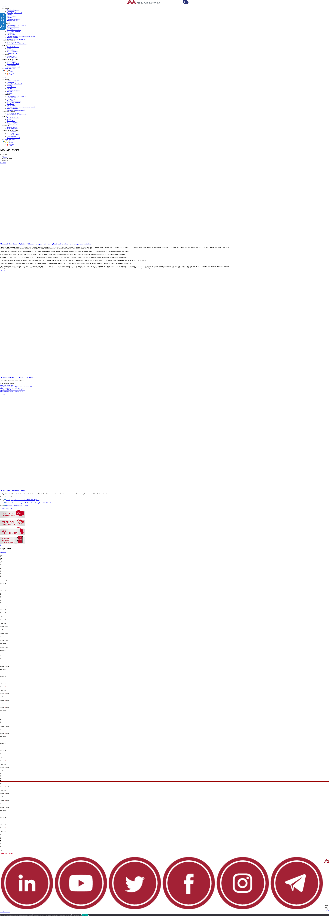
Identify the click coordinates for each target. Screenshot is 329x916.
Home (5, 157)
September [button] (3, 552)
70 (8, 508)
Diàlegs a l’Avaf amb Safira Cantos (12, 491)
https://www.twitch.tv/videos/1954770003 (17, 505)
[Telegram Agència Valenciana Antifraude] (297, 909)
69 (7, 508)
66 (2, 508)
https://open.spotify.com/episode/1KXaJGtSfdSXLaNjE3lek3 (22, 500)
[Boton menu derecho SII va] (12, 543)
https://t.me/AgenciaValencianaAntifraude (11, 391)
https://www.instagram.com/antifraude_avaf (12, 388)
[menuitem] (166, 7)
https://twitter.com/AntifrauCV (8, 385)
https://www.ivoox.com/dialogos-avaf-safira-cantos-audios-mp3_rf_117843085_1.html (28, 503)
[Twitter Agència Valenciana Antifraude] (135, 909)
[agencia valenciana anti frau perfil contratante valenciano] (12, 526)
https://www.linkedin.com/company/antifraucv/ (12, 390)
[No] (88, 915)
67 (4, 508)
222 (11, 508)
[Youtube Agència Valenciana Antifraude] (81, 909)
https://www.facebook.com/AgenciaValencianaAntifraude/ (16, 386)
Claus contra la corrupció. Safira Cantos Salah (16, 377)
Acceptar (85, 915)
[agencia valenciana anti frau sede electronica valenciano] (12, 534)
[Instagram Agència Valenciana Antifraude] (243, 909)
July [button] (1, 545)
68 (5, 508)
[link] (160, 2)
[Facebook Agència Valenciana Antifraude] (189, 909)
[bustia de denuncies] (12, 517)
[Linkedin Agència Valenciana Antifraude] (27, 909)
